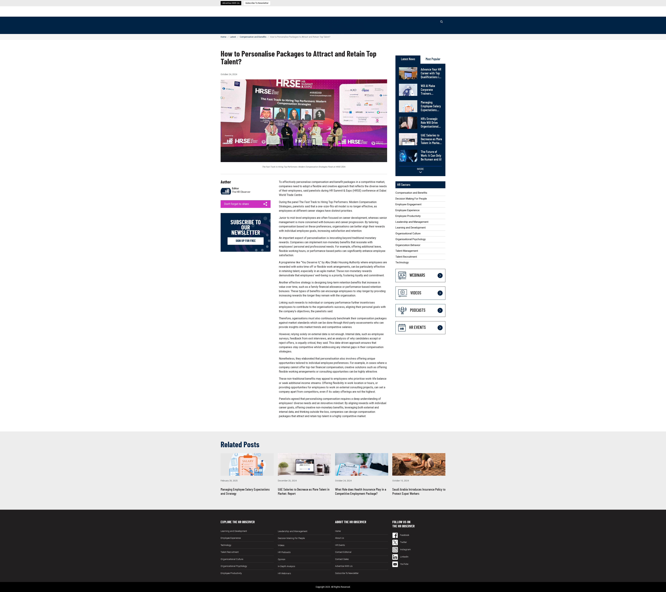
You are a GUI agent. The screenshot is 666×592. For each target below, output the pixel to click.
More (420, 169)
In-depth (370, 20)
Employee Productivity (408, 216)
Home (326, 20)
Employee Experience (407, 210)
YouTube (404, 564)
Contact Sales (342, 559)
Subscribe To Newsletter (256, 3)
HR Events (431, 20)
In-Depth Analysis (286, 566)
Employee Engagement (344, 32)
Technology (402, 262)
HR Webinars (392, 20)
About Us (339, 538)
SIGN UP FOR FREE (246, 241)
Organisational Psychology (410, 239)
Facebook (404, 535)
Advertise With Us (231, 3)
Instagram (405, 549)
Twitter (403, 542)
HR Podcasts (417, 20)
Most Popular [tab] (433, 59)
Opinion (380, 20)
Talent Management (406, 250)
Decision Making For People (347, 28)
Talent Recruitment (406, 256)
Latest (334, 20)
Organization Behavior (407, 245)
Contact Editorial (343, 552)
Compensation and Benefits (346, 24)
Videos (404, 20)
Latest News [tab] (408, 59)
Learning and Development (410, 227)
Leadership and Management (411, 221)
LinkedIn (404, 556)
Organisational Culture (408, 233)
